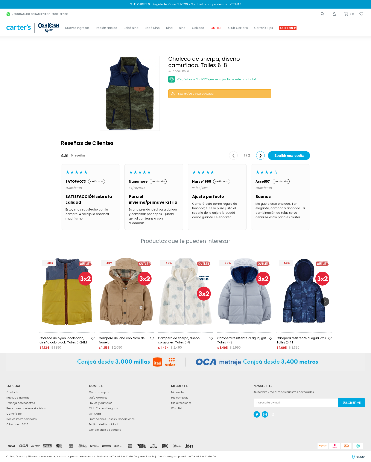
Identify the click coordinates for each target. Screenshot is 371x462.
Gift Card (95, 413)
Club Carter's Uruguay (103, 408)
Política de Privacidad (103, 424)
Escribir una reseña (289, 155)
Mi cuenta (177, 392)
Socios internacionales (21, 419)
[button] (322, 14)
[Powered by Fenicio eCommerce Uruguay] (358, 456)
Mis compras (179, 397)
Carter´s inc (14, 413)
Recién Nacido (106, 28)
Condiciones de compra (105, 430)
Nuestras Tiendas (17, 397)
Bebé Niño (152, 28)
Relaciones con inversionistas (26, 408)
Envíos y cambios (100, 403)
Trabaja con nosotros (20, 403)
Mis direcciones (181, 403)
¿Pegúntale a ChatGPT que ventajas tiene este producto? (216, 79)
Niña (169, 28)
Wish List (176, 408)
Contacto (12, 392)
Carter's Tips (263, 28)
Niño (182, 28)
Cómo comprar (99, 392)
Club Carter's (238, 28)
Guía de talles (98, 397)
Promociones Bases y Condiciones (112, 419)
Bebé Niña (131, 28)
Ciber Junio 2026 (17, 424)
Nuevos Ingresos (77, 28)
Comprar (74, 334)
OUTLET (216, 28)
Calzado (198, 28)
